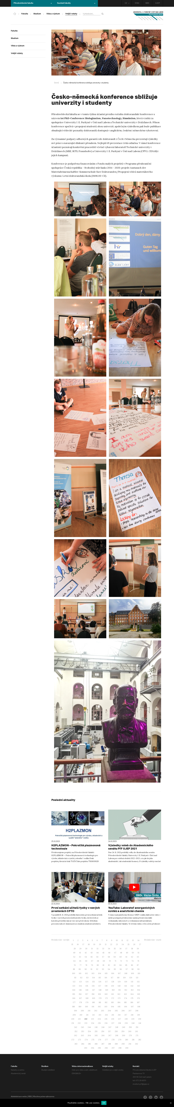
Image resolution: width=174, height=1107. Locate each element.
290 (123, 1044)
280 (126, 1040)
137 (99, 986)
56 (97, 957)
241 (139, 1023)
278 (113, 1040)
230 (139, 1019)
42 (86, 953)
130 (125, 982)
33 (103, 949)
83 (115, 965)
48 (121, 953)
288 (109, 1044)
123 (80, 982)
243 (82, 1027)
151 (119, 990)
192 (99, 1007)
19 (94, 944)
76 (75, 965)
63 (138, 957)
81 (103, 965)
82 (109, 965)
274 (86, 1040)
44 (97, 953)
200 (82, 1011)
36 (120, 949)
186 (131, 1002)
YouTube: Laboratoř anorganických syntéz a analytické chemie (131, 909)
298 (119, 1048)
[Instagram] (150, 1097)
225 (106, 1019)
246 (103, 1027)
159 (99, 994)
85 (126, 965)
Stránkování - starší (152, 940)
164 (132, 994)
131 (132, 982)
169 (93, 998)
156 (80, 994)
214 (106, 1015)
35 (115, 949)
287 (102, 1044)
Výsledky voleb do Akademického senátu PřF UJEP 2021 (130, 847)
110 (139, 973)
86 (132, 965)
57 (103, 957)
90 (86, 969)
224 (99, 1019)
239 (126, 1023)
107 (119, 973)
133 (74, 986)
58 (109, 957)
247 (109, 1027)
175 (132, 998)
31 (92, 949)
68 (98, 961)
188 (73, 1007)
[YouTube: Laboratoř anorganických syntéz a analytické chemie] (134, 887)
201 (89, 1011)
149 (106, 990)
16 (78, 944)
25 (128, 944)
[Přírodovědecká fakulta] (15, 13)
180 (93, 1002)
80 (98, 965)
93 (103, 969)
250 (130, 1027)
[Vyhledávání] (103, 14)
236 (106, 1023)
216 (119, 1015)
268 (116, 1035)
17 (83, 944)
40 (74, 953)
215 (112, 1015)
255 (96, 1031)
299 (126, 1048)
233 (85, 1023)
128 (112, 982)
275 (92, 1040)
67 (92, 961)
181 (100, 1002)
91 (91, 969)
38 (132, 949)
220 (72, 1019)
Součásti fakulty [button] (64, 3)
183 (112, 1002)
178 (80, 1002)
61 (126, 957)
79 (92, 965)
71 (115, 961)
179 (87, 1002)
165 (138, 994)
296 (106, 1048)
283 (75, 1044)
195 (119, 1007)
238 (119, 1023)
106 (112, 973)
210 (81, 1015)
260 (129, 1031)
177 (74, 1002)
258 (116, 1031)
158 (93, 994)
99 (138, 969)
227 (119, 1019)
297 (113, 1048)
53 (80, 957)
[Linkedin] (156, 1097)
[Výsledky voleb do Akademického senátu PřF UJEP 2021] (134, 825)
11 (122, 940)
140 (119, 986)
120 (130, 978)
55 (92, 957)
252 (75, 1031)
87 (138, 965)
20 (100, 944)
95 (115, 969)
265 (96, 1035)
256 (102, 1031)
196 (125, 1007)
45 (103, 953)
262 (75, 1035)
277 (106, 1040)
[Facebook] (145, 1097)
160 (106, 994)
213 (100, 1015)
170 (100, 998)
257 (109, 1031)
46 (109, 953)
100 (73, 973)
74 (132, 961)
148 (100, 990)
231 (72, 1023)
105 (106, 973)
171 (106, 998)
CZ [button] (126, 3)
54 (86, 957)
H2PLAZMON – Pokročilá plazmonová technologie (75, 847)
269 (123, 1035)
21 (105, 944)
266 (103, 1035)
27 (140, 944)
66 (86, 961)
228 (126, 1019)
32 (97, 949)
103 (93, 973)
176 (138, 998)
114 (93, 978)
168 (87, 998)
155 (73, 994)
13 (133, 940)
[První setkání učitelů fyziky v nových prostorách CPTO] (77, 887)
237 (112, 1023)
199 (75, 1011)
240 (133, 1023)
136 (93, 986)
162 (119, 994)
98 (132, 969)
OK (104, 1103)
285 (89, 1044)
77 (80, 965)
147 (93, 990)
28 (75, 949)
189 (80, 1007)
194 (112, 1007)
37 (126, 949)
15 (72, 944)
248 (116, 1027)
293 (85, 1048)
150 (113, 990)
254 (89, 1031)
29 (80, 949)
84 (120, 965)
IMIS (147, 3)
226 (112, 1019)
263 (82, 1035)
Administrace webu (19, 1097)
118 (118, 978)
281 (133, 1040)
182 (106, 1002)
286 (96, 1044)
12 (127, 940)
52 (74, 957)
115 (100, 978)
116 (106, 978)
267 (109, 1035)
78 (86, 965)
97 (127, 969)
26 (134, 944)
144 (73, 990)
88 (74, 969)
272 (72, 1040)
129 (119, 982)
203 (102, 1011)
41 (80, 953)
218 (132, 1015)
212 (93, 1015)
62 (132, 957)
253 (82, 1031)
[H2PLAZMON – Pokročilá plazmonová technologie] (77, 825)
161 (112, 994)
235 (99, 1023)
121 (137, 978)
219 (138, 1015)
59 (115, 957)
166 (73, 998)
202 (95, 1011)
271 (137, 1035)
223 (92, 1019)
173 (119, 998)
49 (127, 953)
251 (137, 1027)
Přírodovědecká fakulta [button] (23, 3)
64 (74, 961)
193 (106, 1007)
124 (87, 982)
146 (87, 990)
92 (97, 969)
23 (117, 944)
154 (138, 990)
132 (138, 982)
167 (80, 998)
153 (132, 990)
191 (93, 1007)
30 (86, 949)
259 (122, 1031)
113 (87, 978)
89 (80, 969)
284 (82, 1044)
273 (79, 1040)
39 (138, 949)
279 (119, 1040)
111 (75, 978)
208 (136, 1011)
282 (139, 1040)
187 (138, 1002)
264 (89, 1035)
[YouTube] (161, 1097)
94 (109, 969)
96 (121, 969)
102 (86, 973)
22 (111, 944)
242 (75, 1027)
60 (120, 957)
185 (125, 1002)
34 (109, 949)
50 (133, 953)
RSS (30, 1097)
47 (115, 953)
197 (132, 1007)
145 (80, 990)
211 (87, 1015)
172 (112, 998)
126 (100, 982)
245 (96, 1027)
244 (89, 1027)
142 (132, 986)
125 (93, 982)
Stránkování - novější (60, 940)
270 (130, 1035)
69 (104, 961)
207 (129, 1011)
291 (129, 1044)
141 (125, 986)
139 (112, 986)
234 (92, 1023)
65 (80, 961)
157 (86, 994)
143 (138, 986)
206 (123, 1011)
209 (74, 1015)
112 (81, 978)
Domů (56, 83)
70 (110, 961)
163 (125, 994)
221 (79, 1019)
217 (125, 1015)
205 (116, 1011)
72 (121, 961)
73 (127, 961)
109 (132, 973)
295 (99, 1048)
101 (80, 973)
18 (89, 944)
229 (132, 1019)
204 (109, 1011)
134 (80, 986)
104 (99, 973)
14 (138, 940)
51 (138, 953)
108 (126, 973)
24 (123, 944)
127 (106, 982)
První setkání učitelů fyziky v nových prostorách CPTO (75, 909)
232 (79, 1023)
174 (125, 998)
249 (123, 1027)
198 (138, 1007)
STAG (137, 3)
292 (136, 1044)
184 (119, 1002)
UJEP (157, 3)
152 (126, 990)
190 (86, 1007)
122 (74, 982)
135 (87, 986)
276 (99, 1040)
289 (116, 1044)
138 (106, 986)
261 (136, 1031)
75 (138, 961)
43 (92, 953)
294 (92, 1048)
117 (112, 978)
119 (124, 978)
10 (117, 940)
